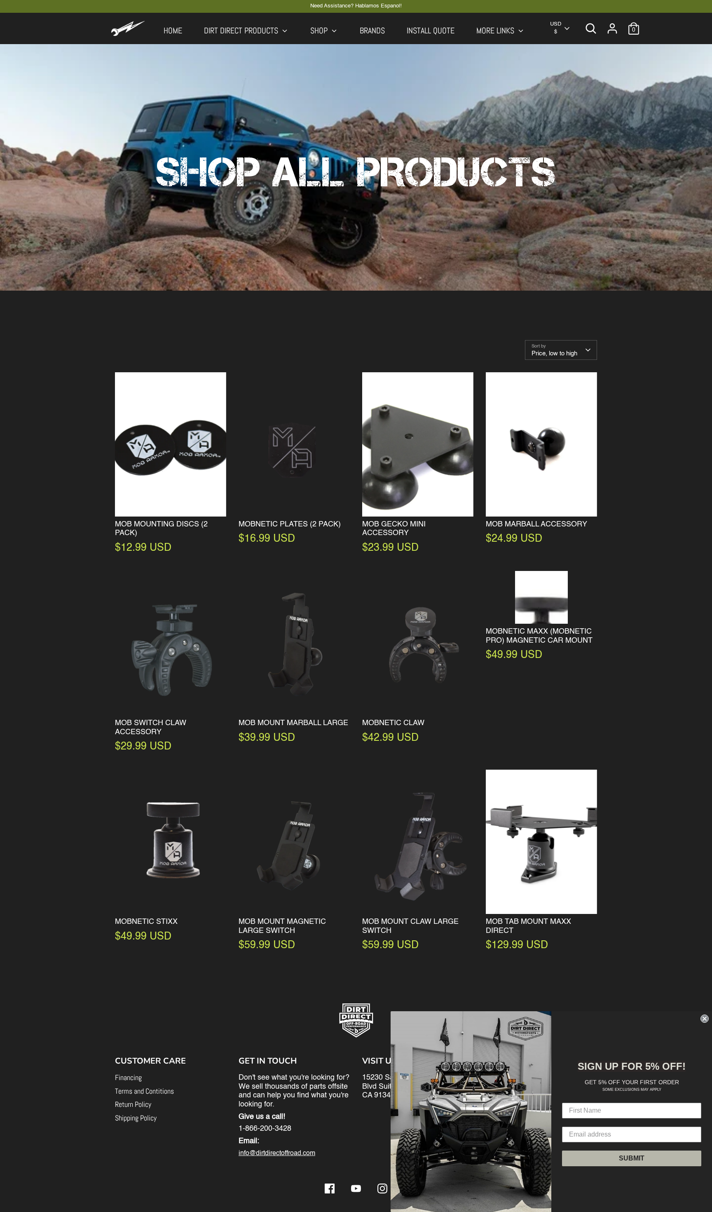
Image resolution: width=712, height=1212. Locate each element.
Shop (320, 30)
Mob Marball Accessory (536, 524)
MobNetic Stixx (146, 921)
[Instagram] (382, 1188)
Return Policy (133, 1104)
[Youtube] (356, 1188)
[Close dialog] (704, 1019)
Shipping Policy (136, 1118)
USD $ (555, 27)
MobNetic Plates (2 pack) (290, 524)
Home (173, 30)
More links (496, 30)
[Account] (612, 28)
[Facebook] (330, 1188)
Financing (128, 1077)
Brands (372, 30)
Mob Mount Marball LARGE (293, 723)
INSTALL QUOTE (430, 30)
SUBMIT (631, 1158)
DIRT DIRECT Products (242, 30)
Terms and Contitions (144, 1091)
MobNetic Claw (393, 723)
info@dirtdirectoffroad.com (277, 1153)
